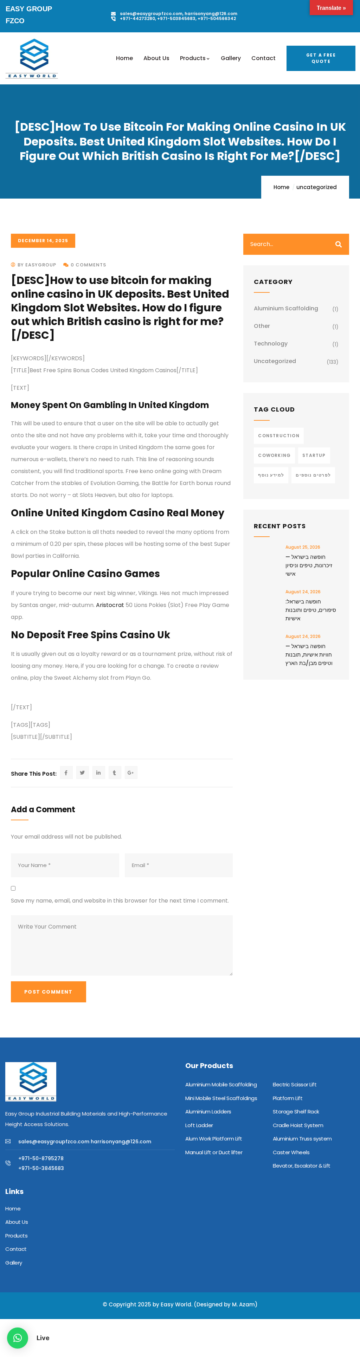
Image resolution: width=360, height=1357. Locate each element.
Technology (271, 344)
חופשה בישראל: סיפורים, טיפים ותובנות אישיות (310, 610)
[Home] (31, 59)
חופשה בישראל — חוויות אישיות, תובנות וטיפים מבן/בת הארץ (309, 654)
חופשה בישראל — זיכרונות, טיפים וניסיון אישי (308, 565)
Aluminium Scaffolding (286, 308)
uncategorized (316, 187)
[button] (17, 1338)
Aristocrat (110, 605)
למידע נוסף (271, 475)
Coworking (274, 455)
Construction (278, 436)
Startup (314, 455)
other (262, 326)
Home (281, 187)
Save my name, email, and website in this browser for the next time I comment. (120, 901)
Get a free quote (321, 58)
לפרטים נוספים (313, 475)
